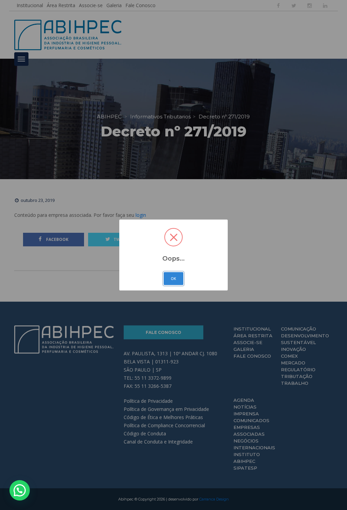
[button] (19, 490)
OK (173, 278)
